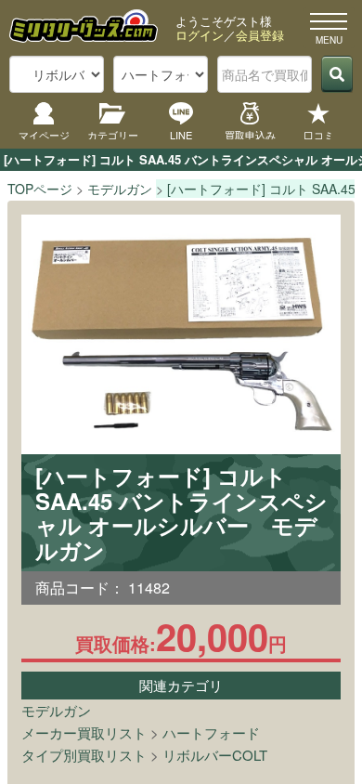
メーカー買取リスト (84, 732)
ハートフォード (211, 732)
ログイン (199, 35)
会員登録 (260, 35)
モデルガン (56, 710)
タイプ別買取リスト (84, 754)
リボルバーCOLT (214, 754)
